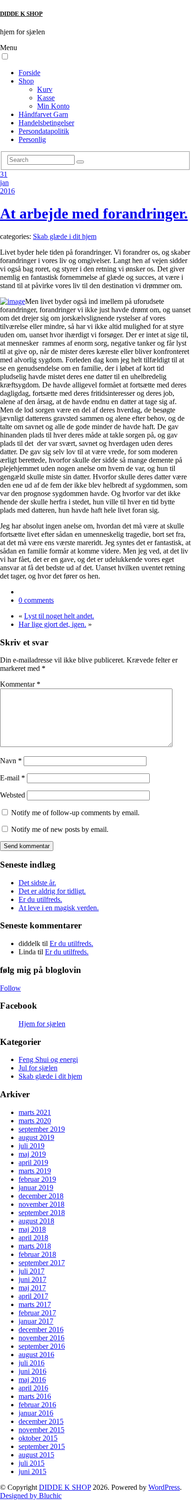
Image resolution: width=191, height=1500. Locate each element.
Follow (10, 988)
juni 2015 (32, 1471)
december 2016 (41, 1329)
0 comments (36, 600)
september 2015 (42, 1446)
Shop (26, 81)
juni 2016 (32, 1371)
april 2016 (33, 1388)
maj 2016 (32, 1380)
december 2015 (41, 1421)
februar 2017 (37, 1313)
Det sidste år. (37, 883)
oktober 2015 (38, 1438)
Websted (12, 795)
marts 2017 (35, 1304)
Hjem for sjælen (42, 1024)
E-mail (12, 778)
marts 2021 (35, 1112)
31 (3, 174)
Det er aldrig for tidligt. (52, 891)
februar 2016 (37, 1405)
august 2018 (36, 1221)
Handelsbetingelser (46, 123)
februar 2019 (37, 1179)
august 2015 (36, 1455)
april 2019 (33, 1162)
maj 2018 (32, 1229)
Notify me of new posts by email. (59, 829)
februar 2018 (37, 1254)
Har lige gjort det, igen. (52, 624)
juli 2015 (32, 1463)
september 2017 (42, 1263)
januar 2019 (36, 1187)
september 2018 (42, 1213)
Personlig (32, 139)
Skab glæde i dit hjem (64, 236)
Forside (29, 73)
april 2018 (33, 1238)
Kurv (44, 89)
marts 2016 (35, 1396)
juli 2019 (32, 1146)
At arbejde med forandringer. (94, 213)
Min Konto (53, 106)
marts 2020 (35, 1121)
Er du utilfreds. (40, 899)
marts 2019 (35, 1171)
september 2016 (42, 1346)
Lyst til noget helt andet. (59, 616)
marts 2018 (35, 1246)
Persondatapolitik (44, 131)
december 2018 (41, 1196)
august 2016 (36, 1354)
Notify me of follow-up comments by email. (75, 813)
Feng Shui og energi (48, 1059)
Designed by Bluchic (31, 1496)
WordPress (164, 1487)
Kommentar (20, 684)
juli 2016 (32, 1363)
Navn (11, 761)
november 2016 (41, 1338)
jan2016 (7, 187)
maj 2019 (32, 1154)
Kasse (46, 98)
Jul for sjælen (38, 1068)
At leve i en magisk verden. (59, 908)
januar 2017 (36, 1321)
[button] (5, 56)
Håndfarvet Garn (43, 114)
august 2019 (36, 1137)
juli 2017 (32, 1271)
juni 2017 (32, 1279)
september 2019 (42, 1129)
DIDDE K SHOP (21, 13)
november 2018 (41, 1204)
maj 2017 (32, 1288)
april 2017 (33, 1296)
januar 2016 (36, 1413)
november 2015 (41, 1430)
